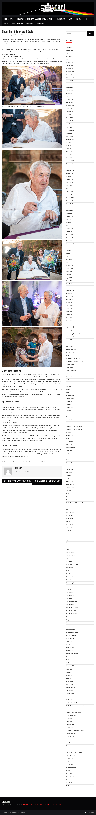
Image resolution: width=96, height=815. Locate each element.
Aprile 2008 (69, 293)
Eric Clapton (69, 450)
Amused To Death (71, 349)
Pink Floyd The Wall (71, 613)
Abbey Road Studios (71, 337)
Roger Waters (69, 650)
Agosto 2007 (69, 302)
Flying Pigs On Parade (72, 466)
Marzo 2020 (69, 158)
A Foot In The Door (71, 330)
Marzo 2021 (69, 151)
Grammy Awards (70, 487)
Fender (68, 453)
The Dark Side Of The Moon (73, 703)
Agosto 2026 (69, 44)
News (11, 19)
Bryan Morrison (70, 395)
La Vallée (68, 530)
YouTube (68, 786)
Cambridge (69, 401)
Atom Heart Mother (71, 370)
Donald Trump (69, 435)
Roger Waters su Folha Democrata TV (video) (48, 481)
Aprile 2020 (69, 154)
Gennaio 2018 (69, 231)
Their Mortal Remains (71, 746)
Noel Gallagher (70, 580)
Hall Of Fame (69, 493)
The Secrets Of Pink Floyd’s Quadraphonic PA (18, 481)
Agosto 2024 (69, 111)
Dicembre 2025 (70, 68)
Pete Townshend (70, 595)
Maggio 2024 (69, 121)
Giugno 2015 (69, 281)
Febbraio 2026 (70, 62)
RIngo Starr (69, 641)
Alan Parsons (69, 346)
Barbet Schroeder (70, 377)
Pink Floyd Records (71, 610)
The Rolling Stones (71, 733)
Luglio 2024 (69, 114)
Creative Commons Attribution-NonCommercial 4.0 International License (41, 804)
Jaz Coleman (69, 515)
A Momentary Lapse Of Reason (74, 334)
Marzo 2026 (69, 59)
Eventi (70, 19)
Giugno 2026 (69, 50)
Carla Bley (68, 404)
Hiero (85, 812)
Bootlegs (68, 389)
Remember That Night (72, 632)
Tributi (67, 761)
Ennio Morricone (70, 447)
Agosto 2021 (69, 142)
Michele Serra (69, 567)
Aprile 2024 (69, 124)
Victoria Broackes (70, 776)
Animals (68, 355)
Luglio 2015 (69, 278)
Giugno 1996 (69, 314)
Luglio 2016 (69, 271)
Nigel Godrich (69, 577)
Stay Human (69, 690)
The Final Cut (69, 718)
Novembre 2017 (70, 238)
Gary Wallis (69, 472)
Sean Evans (69, 672)
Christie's (68, 410)
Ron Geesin (69, 660)
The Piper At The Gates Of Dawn (75, 730)
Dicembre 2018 (70, 198)
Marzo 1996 (69, 321)
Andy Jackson (70, 352)
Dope (67, 438)
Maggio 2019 (69, 182)
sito (3, 43)
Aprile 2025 (69, 93)
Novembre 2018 (70, 201)
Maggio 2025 (69, 90)
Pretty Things (69, 620)
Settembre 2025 (70, 78)
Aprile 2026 (69, 56)
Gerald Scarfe (69, 481)
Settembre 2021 (70, 139)
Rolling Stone (69, 656)
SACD (67, 663)
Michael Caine (70, 561)
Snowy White (69, 681)
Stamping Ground (70, 687)
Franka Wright (69, 469)
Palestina (68, 589)
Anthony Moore (70, 364)
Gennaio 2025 (69, 102)
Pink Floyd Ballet (70, 604)
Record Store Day (70, 629)
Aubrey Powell (70, 374)
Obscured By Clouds (71, 583)
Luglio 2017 (69, 250)
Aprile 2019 (69, 185)
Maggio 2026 (69, 53)
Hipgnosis (68, 500)
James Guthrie (70, 512)
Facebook (26, 471)
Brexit (67, 392)
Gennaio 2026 (69, 65)
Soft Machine (69, 684)
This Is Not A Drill (70, 755)
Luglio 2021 (69, 145)
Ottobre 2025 (69, 74)
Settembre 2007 (70, 299)
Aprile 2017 (69, 259)
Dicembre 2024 (70, 105)
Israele (67, 509)
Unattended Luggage (71, 767)
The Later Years (70, 724)
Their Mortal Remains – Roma (74, 752)
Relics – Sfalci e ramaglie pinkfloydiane (22, 24)
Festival (68, 460)
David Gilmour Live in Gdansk (74, 429)
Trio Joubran (69, 764)
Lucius (67, 549)
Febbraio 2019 (70, 191)
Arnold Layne (69, 367)
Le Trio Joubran (70, 533)
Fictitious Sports (70, 463)
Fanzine (51, 19)
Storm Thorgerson (71, 696)
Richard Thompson (71, 635)
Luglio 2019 (69, 176)
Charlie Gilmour (70, 407)
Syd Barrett (69, 700)
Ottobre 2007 (69, 296)
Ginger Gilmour (70, 484)
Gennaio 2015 (69, 284)
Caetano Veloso (70, 398)
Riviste (68, 644)
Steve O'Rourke (70, 693)
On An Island (69, 586)
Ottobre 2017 (69, 241)
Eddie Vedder (69, 441)
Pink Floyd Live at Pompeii (73, 607)
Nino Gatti (20, 35)
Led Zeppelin (69, 537)
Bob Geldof (69, 386)
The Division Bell (70, 709)
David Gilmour (70, 423)
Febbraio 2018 (70, 228)
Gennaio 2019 (69, 194)
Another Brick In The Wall (73, 358)
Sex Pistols (69, 678)
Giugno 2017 (69, 253)
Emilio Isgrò (69, 444)
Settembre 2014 (70, 290)
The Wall (68, 740)
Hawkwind (68, 497)
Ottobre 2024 (69, 108)
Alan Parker (69, 343)
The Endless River (71, 715)
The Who (68, 743)
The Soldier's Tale (70, 736)
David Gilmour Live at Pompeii (74, 426)
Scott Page (69, 669)
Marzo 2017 (69, 262)
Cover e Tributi (70, 417)
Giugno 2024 (69, 118)
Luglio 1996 (69, 311)
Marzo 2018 (69, 225)
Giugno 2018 (69, 216)
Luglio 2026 (69, 47)
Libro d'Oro (26, 462)
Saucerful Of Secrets (42, 462)
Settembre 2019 (70, 170)
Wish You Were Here (71, 783)
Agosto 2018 (69, 210)
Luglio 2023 (69, 133)
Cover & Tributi (61, 19)
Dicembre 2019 (70, 161)
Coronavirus (69, 413)
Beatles (68, 380)
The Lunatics (20, 19)
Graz (20, 462)
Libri (67, 543)
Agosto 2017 (69, 247)
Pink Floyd (69, 598)
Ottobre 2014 (69, 287)
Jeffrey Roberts (70, 518)
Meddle (68, 558)
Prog (67, 623)
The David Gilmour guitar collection (75, 706)
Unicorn (68, 770)
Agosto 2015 (69, 274)
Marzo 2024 (69, 127)
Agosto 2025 (69, 81)
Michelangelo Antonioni (72, 564)
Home (5, 19)
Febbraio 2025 (70, 99)
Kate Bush (69, 527)
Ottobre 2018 (69, 204)
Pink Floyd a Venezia (71, 601)
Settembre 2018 (70, 207)
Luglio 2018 (69, 213)
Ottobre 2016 (69, 268)
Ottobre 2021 (69, 136)
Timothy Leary (70, 758)
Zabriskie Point (70, 789)
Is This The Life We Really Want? (75, 506)
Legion (67, 540)
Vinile (67, 780)
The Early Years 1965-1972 (73, 712)
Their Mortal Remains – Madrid (74, 749)
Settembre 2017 (70, 244)
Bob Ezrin (68, 383)
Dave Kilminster (70, 420)
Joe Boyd (68, 521)
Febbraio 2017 (70, 265)
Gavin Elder (69, 475)
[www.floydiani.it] (48, 8)
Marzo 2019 (69, 188)
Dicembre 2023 (70, 130)
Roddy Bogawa (70, 647)
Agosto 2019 (69, 173)
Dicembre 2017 (70, 234)
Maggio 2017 (69, 256)
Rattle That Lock (70, 626)
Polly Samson (69, 616)
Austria (17, 462)
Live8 (67, 546)
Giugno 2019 (69, 179)
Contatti (6, 24)
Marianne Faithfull (70, 555)
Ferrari (67, 457)
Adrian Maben (69, 340)
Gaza (67, 478)
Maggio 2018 (69, 219)
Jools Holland (69, 524)
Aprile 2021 (69, 148)
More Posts (18, 471)
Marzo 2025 (69, 96)
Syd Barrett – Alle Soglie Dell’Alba (36, 19)
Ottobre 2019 (69, 167)
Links (87, 19)
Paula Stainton (70, 592)
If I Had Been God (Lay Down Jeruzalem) (77, 503)
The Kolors (69, 721)
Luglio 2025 (69, 84)
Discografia (79, 19)
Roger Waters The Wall (72, 653)
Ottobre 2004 (69, 308)
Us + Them (69, 773)
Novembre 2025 (70, 71)
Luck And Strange (70, 552)
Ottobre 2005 (69, 305)
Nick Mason (7, 462)
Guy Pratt (68, 490)
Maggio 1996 (69, 317)
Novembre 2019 (70, 164)
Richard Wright (70, 638)
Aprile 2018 (69, 222)
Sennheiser (69, 675)
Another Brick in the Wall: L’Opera (75, 361)
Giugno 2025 (69, 87)
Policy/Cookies (40, 24)
